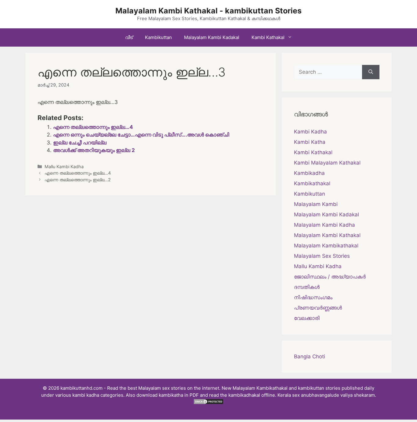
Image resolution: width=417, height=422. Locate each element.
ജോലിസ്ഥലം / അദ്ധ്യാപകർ (330, 277)
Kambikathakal (312, 183)
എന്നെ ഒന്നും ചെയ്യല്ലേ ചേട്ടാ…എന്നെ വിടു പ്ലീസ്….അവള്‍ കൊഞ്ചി (141, 135)
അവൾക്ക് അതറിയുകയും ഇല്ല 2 (94, 150)
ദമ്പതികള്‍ (307, 287)
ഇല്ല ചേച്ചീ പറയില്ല (80, 143)
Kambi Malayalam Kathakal (327, 163)
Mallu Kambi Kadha (64, 166)
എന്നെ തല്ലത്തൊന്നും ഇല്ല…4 (93, 127)
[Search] (370, 72)
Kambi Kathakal (268, 37)
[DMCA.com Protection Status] (208, 403)
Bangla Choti (309, 356)
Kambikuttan (158, 37)
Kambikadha (309, 173)
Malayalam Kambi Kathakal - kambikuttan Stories (208, 10)
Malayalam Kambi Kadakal (211, 37)
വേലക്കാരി (307, 318)
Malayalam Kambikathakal (326, 246)
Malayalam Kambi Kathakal (327, 235)
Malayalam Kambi (316, 204)
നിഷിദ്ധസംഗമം (313, 297)
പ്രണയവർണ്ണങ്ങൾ (318, 308)
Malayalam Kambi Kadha (324, 225)
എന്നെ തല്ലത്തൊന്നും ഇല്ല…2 (78, 179)
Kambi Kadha (310, 132)
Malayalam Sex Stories (322, 256)
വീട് (129, 37)
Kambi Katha (309, 142)
